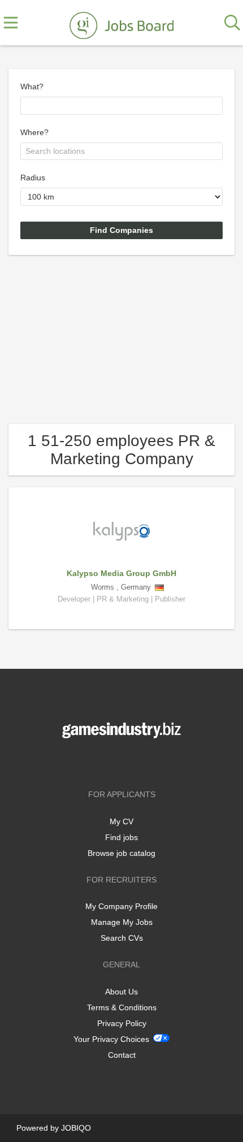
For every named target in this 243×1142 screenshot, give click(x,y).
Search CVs (122, 937)
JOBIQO (76, 1127)
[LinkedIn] (140, 762)
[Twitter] (123, 762)
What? (32, 86)
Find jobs (121, 837)
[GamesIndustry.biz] (121, 23)
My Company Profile (121, 906)
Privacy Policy (121, 1023)
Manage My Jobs (122, 922)
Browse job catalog (121, 853)
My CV (121, 821)
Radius (32, 177)
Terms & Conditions (122, 1007)
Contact (122, 1054)
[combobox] (121, 106)
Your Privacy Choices (111, 1039)
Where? (34, 132)
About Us (121, 991)
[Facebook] (105, 762)
